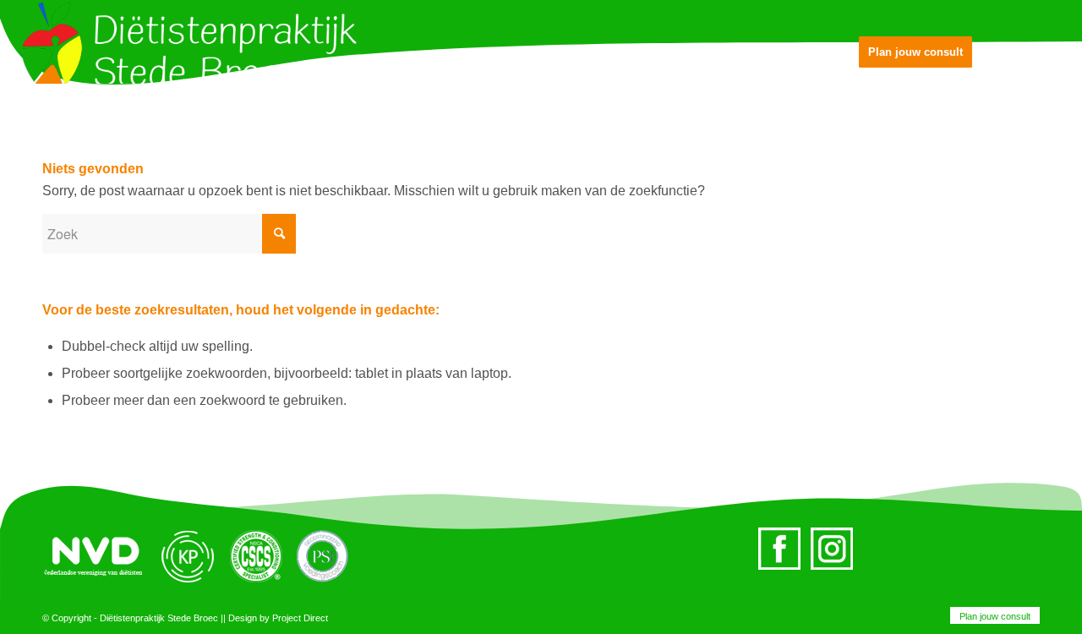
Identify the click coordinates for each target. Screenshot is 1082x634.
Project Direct (300, 618)
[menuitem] (991, 616)
